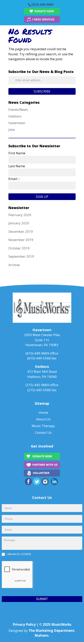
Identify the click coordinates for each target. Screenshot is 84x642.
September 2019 (21, 256)
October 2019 (18, 248)
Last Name (16, 166)
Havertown (16, 123)
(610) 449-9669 (42, 4)
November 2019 (20, 239)
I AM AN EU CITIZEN (18, 554)
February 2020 (19, 215)
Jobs (11, 129)
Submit (42, 599)
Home (43, 412)
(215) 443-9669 (37, 385)
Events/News (18, 109)
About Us (43, 419)
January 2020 (18, 223)
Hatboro (14, 116)
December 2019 (20, 231)
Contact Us (43, 432)
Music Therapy (43, 426)
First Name (16, 153)
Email (14, 178)
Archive (14, 265)
